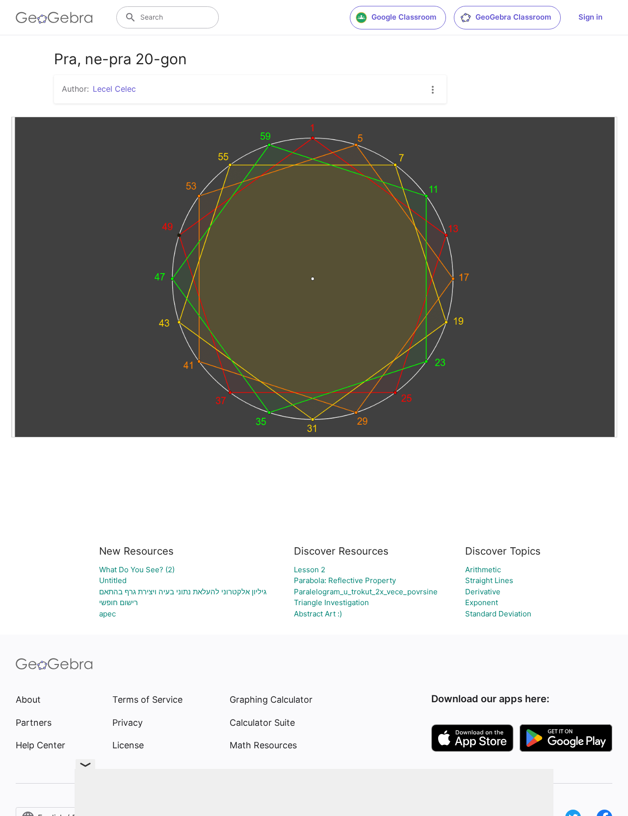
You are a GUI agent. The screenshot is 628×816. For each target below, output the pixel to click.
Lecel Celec (114, 89)
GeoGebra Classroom (513, 17)
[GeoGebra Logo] (54, 18)
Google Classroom (403, 17)
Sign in (590, 17)
